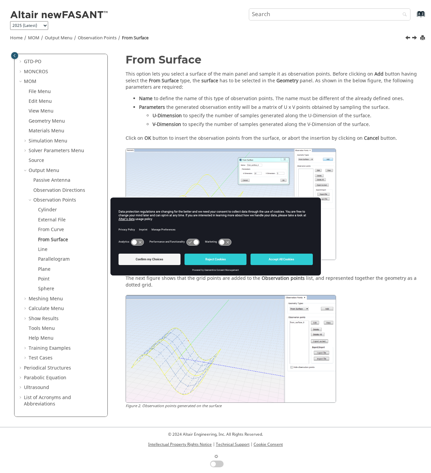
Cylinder (47, 209)
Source (36, 160)
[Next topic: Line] (415, 39)
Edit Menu (40, 101)
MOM (33, 38)
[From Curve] (408, 39)
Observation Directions (59, 190)
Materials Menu (46, 130)
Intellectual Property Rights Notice (180, 444)
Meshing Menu (46, 298)
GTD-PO (32, 61)
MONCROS (36, 71)
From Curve (51, 229)
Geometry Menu (47, 121)
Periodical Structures (47, 368)
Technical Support (233, 444)
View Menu (41, 111)
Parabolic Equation (45, 377)
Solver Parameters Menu (56, 150)
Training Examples (50, 348)
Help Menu (41, 338)
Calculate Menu (46, 308)
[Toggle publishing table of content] (14, 55)
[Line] (415, 39)
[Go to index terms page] (413, 17)
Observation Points (97, 38)
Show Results (44, 318)
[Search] (403, 15)
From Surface (135, 38)
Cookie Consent (268, 444)
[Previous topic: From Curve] (408, 39)
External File (52, 219)
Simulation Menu (48, 140)
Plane (44, 269)
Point (43, 279)
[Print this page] (423, 38)
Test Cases (41, 357)
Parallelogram (54, 259)
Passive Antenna (51, 180)
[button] (21, 61)
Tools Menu (42, 328)
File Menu (40, 91)
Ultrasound (36, 387)
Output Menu (58, 38)
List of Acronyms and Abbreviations (47, 401)
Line (42, 249)
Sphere (46, 288)
